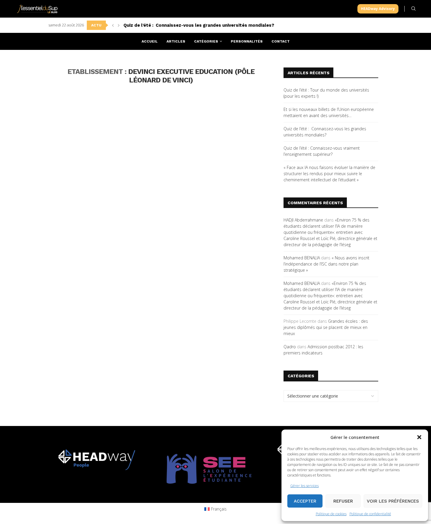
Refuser (343, 501)
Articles (176, 41)
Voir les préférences (393, 501)
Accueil (150, 41)
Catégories (206, 41)
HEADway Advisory (378, 8)
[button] (419, 437)
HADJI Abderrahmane (303, 220)
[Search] (413, 9)
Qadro (290, 346)
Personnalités (247, 41)
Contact (281, 41)
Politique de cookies (331, 513)
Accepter (305, 501)
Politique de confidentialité (370, 513)
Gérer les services (304, 485)
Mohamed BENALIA (302, 258)
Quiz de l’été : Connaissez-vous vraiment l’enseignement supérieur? (198, 25)
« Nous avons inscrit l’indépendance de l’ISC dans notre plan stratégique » (326, 264)
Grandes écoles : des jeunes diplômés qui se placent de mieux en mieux (326, 327)
